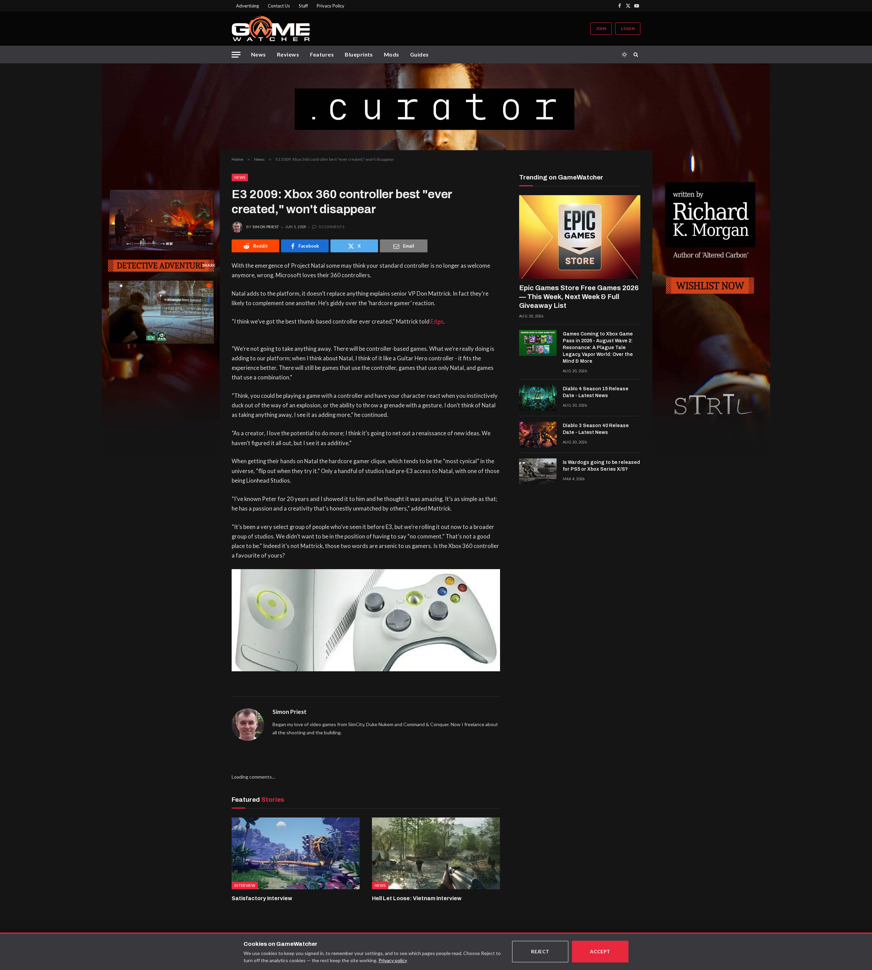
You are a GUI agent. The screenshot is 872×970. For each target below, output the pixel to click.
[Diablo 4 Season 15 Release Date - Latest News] (538, 398)
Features (322, 54)
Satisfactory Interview (262, 898)
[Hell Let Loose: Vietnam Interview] (436, 853)
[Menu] (236, 54)
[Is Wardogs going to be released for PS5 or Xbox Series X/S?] (538, 471)
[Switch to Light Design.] (624, 54)
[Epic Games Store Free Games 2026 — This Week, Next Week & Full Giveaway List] (579, 237)
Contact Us (279, 6)
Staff (303, 6)
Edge (437, 321)
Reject (540, 951)
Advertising (247, 6)
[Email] (209, 331)
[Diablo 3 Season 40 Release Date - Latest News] (538, 435)
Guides (419, 54)
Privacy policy (392, 960)
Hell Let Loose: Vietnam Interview (417, 898)
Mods (391, 54)
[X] (209, 315)
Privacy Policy (330, 6)
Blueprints (359, 54)
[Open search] (637, 54)
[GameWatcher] (271, 29)
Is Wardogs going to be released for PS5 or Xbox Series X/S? (601, 466)
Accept (600, 951)
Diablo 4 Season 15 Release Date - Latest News (595, 392)
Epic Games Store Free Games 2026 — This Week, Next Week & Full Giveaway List (579, 296)
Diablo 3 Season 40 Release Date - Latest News (596, 429)
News (258, 54)
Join (601, 28)
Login (628, 28)
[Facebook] (209, 300)
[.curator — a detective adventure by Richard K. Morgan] (436, 106)
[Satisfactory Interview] (296, 853)
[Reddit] (209, 285)
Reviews (288, 54)
